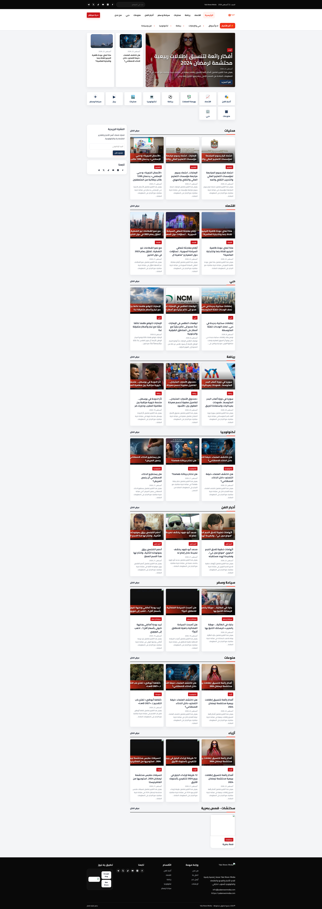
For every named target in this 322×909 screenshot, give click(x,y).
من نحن (118, 15)
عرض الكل (134, 130)
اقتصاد (197, 15)
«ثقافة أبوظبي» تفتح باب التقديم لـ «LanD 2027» (148, 701)
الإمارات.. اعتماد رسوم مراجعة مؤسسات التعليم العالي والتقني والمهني (184, 176)
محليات (177, 15)
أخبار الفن (149, 15)
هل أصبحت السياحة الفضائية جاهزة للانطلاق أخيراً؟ (184, 628)
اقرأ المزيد (226, 82)
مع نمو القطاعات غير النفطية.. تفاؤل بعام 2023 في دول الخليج (148, 251)
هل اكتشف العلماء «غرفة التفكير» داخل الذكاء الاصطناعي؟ (131, 58)
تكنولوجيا (167, 884)
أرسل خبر (195, 879)
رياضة (187, 15)
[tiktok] (98, 4)
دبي (127, 15)
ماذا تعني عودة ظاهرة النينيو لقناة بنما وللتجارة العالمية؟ (101, 58)
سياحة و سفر (164, 15)
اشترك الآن (119, 153)
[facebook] (112, 4)
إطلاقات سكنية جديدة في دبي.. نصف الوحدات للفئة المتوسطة (219, 326)
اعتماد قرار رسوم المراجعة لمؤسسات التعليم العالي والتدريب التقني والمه (219, 176)
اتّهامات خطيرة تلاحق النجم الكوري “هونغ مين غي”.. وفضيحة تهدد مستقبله (219, 553)
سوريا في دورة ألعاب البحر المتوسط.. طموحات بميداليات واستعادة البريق (219, 402)
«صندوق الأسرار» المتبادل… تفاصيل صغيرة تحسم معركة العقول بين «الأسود (182, 402)
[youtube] (103, 4)
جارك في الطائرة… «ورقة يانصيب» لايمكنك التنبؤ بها (219, 626)
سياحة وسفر (166, 888)
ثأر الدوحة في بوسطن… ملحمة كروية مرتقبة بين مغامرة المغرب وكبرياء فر (148, 402)
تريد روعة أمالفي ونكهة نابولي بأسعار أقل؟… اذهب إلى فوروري (148, 628)
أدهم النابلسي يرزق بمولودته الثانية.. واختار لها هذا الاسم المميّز (147, 553)
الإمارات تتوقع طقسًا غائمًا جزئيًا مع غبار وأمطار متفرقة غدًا (147, 326)
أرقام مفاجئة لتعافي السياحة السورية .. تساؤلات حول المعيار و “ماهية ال (183, 251)
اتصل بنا (195, 875)
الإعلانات (195, 884)
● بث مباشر (93, 15)
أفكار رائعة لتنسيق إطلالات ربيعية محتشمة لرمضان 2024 (193, 59)
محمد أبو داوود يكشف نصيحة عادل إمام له (185, 551)
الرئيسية (209, 15)
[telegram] (89, 4)
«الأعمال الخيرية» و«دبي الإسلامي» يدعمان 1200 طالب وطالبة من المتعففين (147, 176)
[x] (93, 4)
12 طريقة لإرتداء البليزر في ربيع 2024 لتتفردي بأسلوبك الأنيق (183, 778)
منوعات (137, 15)
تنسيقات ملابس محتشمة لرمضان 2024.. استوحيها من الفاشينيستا (147, 778)
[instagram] (108, 4)
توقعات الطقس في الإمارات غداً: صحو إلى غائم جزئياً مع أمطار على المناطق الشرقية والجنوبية (183, 328)
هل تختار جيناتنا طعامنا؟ (184, 474)
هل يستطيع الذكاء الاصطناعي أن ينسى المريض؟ (151, 477)
